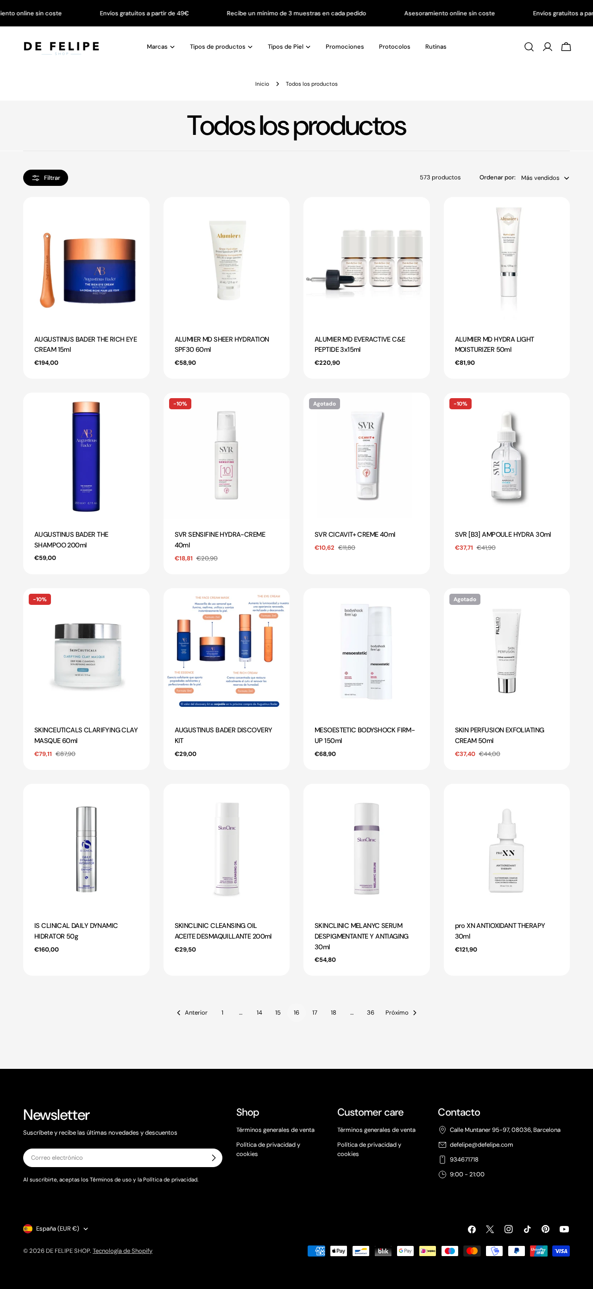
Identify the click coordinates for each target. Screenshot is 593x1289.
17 (314, 1012)
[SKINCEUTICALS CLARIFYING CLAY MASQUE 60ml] (86, 651)
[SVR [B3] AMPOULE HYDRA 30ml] (507, 456)
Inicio (262, 84)
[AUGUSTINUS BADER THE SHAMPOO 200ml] (86, 456)
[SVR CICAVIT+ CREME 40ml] (366, 456)
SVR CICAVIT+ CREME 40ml (355, 534)
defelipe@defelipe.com (481, 1145)
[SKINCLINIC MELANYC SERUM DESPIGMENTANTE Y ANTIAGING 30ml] (366, 847)
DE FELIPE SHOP (68, 1251)
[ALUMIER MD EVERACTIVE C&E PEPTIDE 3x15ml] (366, 260)
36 (370, 1012)
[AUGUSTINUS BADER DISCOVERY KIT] (227, 651)
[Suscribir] (213, 1158)
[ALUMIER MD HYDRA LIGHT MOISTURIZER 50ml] (507, 260)
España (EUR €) (57, 1228)
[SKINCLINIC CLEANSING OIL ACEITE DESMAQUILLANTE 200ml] (227, 847)
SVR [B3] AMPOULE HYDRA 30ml (503, 534)
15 (278, 1012)
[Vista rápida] (138, 215)
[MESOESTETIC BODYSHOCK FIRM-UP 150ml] (366, 651)
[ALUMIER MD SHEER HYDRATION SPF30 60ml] (227, 260)
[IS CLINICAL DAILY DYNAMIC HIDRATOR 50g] (86, 847)
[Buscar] (529, 47)
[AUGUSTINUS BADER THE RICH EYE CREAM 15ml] (86, 260)
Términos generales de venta (275, 1130)
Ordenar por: (497, 177)
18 (333, 1012)
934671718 (464, 1159)
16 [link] (296, 1012)
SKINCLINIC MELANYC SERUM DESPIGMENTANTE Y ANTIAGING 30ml (362, 936)
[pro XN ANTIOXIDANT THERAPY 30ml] (507, 847)
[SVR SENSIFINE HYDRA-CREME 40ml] (227, 456)
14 (259, 1012)
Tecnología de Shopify (122, 1251)
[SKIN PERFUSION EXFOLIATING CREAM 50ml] (507, 651)
